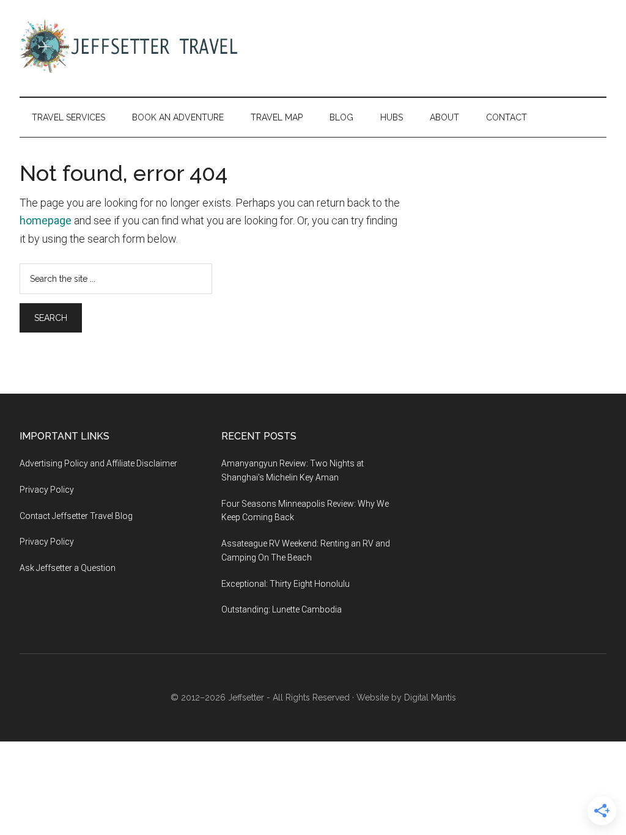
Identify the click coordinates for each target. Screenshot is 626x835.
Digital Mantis (430, 697)
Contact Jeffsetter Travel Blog (76, 516)
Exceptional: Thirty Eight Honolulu (285, 584)
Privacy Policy (47, 490)
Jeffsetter (246, 697)
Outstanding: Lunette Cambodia (281, 609)
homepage (46, 220)
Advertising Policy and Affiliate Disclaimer (98, 463)
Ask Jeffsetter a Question (68, 568)
